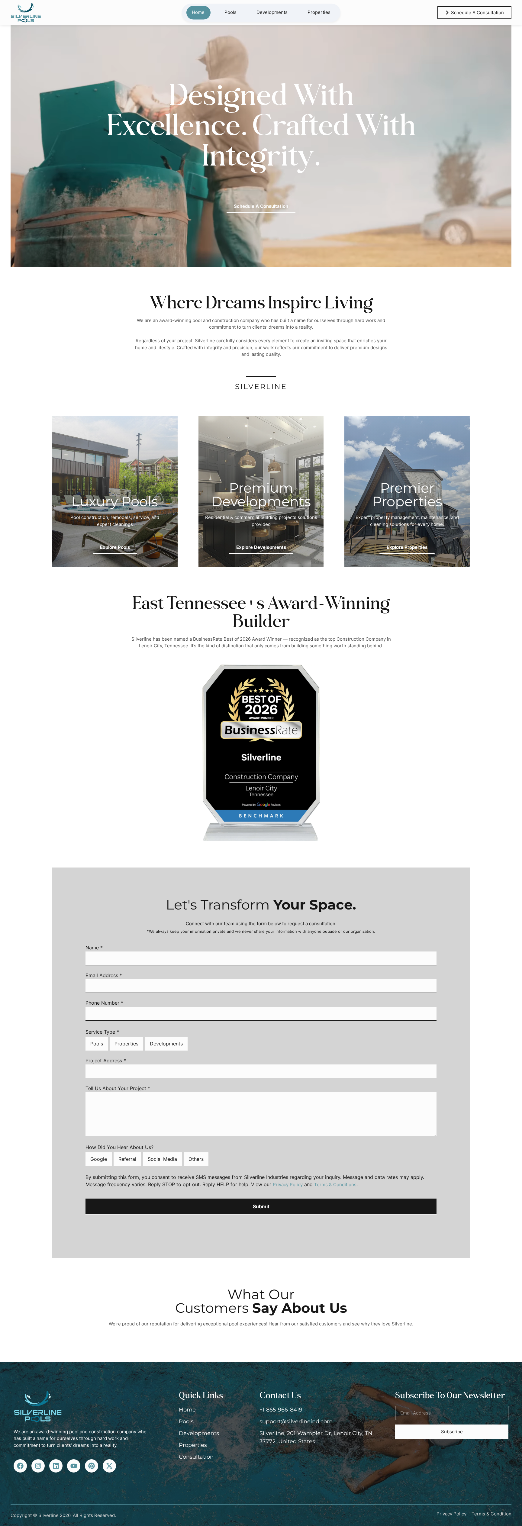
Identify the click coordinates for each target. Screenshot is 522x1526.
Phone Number (104, 1003)
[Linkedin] (56, 1466)
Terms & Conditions (335, 1184)
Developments (272, 12)
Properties (319, 12)
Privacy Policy (288, 1184)
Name (94, 948)
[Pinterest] (91, 1466)
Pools (230, 12)
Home (198, 12)
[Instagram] (38, 1466)
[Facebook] (20, 1466)
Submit (261, 1206)
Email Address (103, 975)
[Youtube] (73, 1466)
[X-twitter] (109, 1466)
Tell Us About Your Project (117, 1088)
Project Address (105, 1061)
